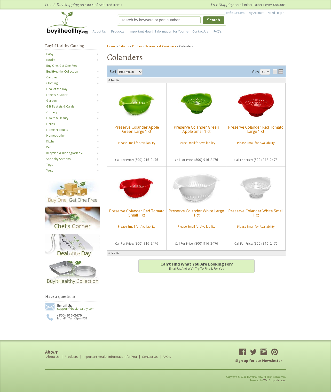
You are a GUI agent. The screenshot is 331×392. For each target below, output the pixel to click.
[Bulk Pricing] (72, 284)
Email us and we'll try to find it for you (196, 266)
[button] (171, 20)
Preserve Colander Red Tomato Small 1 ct (137, 213)
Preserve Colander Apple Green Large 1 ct (136, 129)
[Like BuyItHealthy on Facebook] (242, 352)
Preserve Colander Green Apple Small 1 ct (196, 129)
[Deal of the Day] (72, 257)
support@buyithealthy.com (76, 308)
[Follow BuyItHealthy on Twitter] (253, 352)
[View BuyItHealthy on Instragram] (264, 352)
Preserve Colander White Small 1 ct (255, 213)
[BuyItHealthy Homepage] (69, 23)
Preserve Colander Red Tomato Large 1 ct (256, 129)
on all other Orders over (248, 4)
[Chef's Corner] (72, 230)
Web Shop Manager (274, 380)
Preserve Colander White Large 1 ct (196, 213)
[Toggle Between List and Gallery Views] (278, 71)
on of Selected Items (83, 4)
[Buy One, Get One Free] (72, 202)
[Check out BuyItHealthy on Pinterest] (274, 352)
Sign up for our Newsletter (258, 360)
